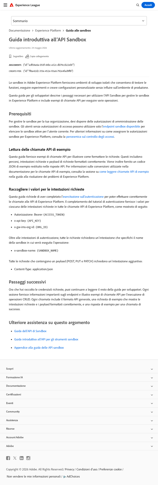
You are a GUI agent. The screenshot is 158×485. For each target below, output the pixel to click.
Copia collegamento (39, 56)
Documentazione (19, 30)
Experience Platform (48, 30)
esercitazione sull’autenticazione (83, 196)
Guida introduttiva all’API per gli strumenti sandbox (46, 339)
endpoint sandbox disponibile (121, 126)
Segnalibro (18, 56)
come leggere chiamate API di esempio (124, 171)
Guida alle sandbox (78, 30)
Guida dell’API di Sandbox (30, 331)
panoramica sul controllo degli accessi (90, 136)
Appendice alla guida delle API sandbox (39, 347)
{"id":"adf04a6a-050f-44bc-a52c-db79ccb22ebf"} (49, 65)
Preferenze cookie (110, 469)
